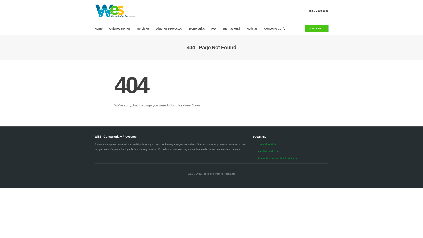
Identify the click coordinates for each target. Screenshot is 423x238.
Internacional (231, 28)
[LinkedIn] (293, 11)
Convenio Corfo (274, 28)
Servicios (143, 28)
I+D (213, 28)
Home (98, 28)
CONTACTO (315, 28)
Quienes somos (120, 28)
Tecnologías (197, 28)
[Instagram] (287, 11)
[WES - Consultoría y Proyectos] (115, 11)
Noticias (252, 28)
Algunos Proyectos (169, 28)
